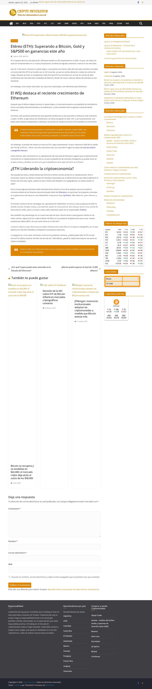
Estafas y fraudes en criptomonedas (118, 196)
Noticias (14, 41)
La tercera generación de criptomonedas (120, 58)
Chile (65, 621)
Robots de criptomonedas (114, 200)
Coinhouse (111, 130)
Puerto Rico (68, 661)
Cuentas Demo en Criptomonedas (117, 174)
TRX (103, 23)
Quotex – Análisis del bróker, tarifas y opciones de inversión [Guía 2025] (103, 623)
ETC (45, 23)
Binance (110, 122)
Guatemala (67, 641)
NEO (96, 23)
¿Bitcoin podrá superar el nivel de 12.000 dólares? (79, 269)
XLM (89, 23)
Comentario (14, 508)
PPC (82, 23)
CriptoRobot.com (113, 215)
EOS (127, 23)
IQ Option (95, 646)
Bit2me (94, 651)
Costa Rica (67, 631)
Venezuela (67, 671)
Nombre (12, 541)
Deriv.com (110, 155)
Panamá (66, 651)
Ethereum (62, 192)
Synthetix (67, 195)
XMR (66, 23)
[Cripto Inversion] (11, 23)
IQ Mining (110, 187)
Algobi (106, 72)
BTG (31, 23)
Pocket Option (112, 147)
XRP (59, 23)
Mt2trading (111, 207)
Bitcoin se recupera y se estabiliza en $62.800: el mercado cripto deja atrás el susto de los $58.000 (22, 472)
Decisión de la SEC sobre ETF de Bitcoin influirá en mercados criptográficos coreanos (54, 297)
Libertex (110, 163)
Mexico (66, 646)
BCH (24, 23)
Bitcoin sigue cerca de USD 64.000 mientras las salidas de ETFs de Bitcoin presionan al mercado (62, 3)
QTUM (119, 23)
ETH (38, 23)
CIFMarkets (108, 76)
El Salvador (67, 636)
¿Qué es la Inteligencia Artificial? (117, 41)
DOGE (74, 23)
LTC (52, 23)
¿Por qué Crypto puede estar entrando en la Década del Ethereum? (31, 269)
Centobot (110, 211)
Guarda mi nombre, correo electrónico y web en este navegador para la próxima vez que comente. (56, 577)
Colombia (67, 626)
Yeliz (26, 56)
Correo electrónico (17, 553)
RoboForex (111, 203)
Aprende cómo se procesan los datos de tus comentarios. (74, 589)
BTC (17, 23)
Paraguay (67, 656)
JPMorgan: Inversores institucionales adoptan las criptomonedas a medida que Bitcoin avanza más (86, 308)
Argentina (67, 616)
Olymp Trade (112, 151)
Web (10, 564)
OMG (111, 23)
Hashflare (110, 191)
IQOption (110, 159)
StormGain (111, 126)
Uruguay (66, 666)
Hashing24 (111, 183)
